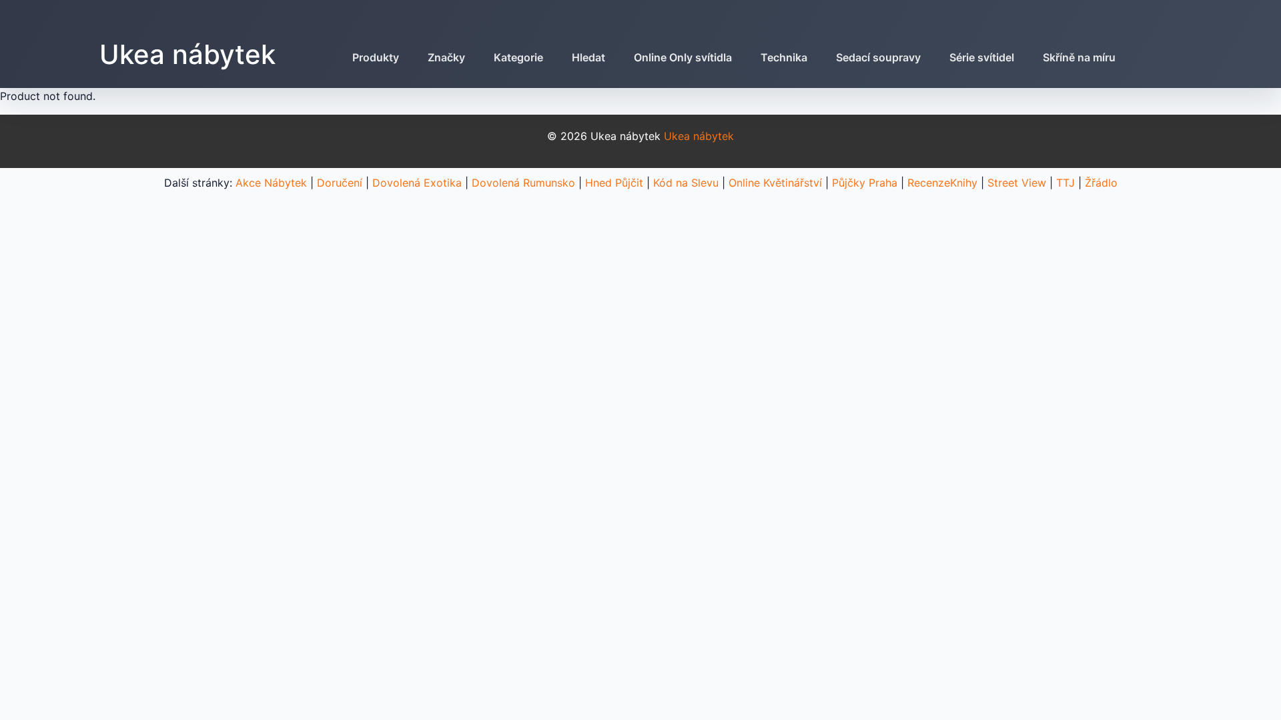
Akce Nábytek (271, 182)
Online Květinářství (775, 182)
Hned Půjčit (614, 182)
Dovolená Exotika (417, 182)
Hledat (588, 57)
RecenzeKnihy (942, 182)
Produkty (375, 57)
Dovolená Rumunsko (523, 182)
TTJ (1065, 182)
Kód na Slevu (686, 182)
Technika (784, 57)
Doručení (339, 182)
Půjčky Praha (864, 182)
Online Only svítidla (683, 57)
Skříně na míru (1079, 57)
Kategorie (518, 57)
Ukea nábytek (187, 54)
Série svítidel (981, 57)
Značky (446, 57)
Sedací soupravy (878, 57)
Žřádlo (1101, 182)
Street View (1016, 182)
